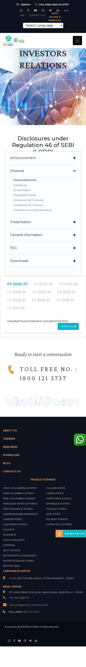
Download (67, 326)
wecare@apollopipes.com (28, 604)
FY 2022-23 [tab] (42, 292)
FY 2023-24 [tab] (16, 292)
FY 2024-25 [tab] (68, 284)
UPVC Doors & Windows (54, 17)
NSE (22, 15)
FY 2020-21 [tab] (16, 300)
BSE (66, 10)
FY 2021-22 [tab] (66, 292)
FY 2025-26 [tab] (43, 284)
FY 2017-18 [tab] (15, 308)
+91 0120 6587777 (19, 597)
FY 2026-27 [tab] (17, 284)
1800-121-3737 (60, 4)
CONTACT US (37, 15)
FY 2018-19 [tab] (65, 300)
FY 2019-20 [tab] (41, 300)
